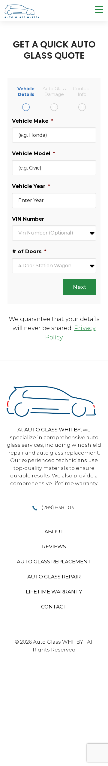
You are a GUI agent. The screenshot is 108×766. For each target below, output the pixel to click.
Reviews (54, 547)
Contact (54, 607)
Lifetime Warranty (54, 592)
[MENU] (99, 9)
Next (79, 287)
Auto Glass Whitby (52, 430)
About (54, 532)
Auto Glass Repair (54, 577)
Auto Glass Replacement (54, 562)
